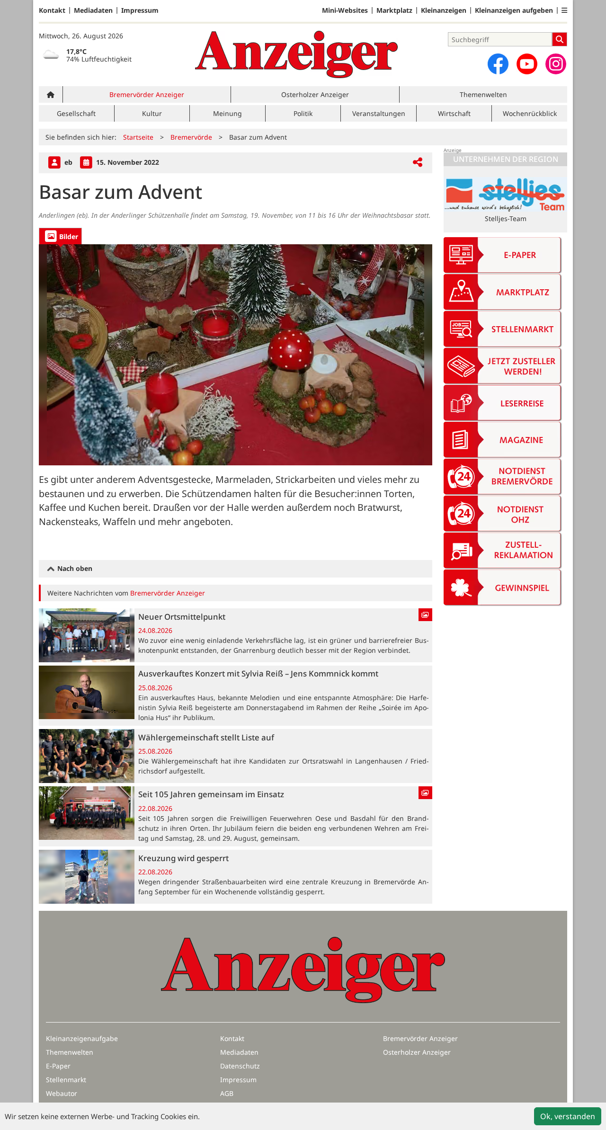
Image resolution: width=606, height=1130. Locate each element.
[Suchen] (559, 39)
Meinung (227, 113)
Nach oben (73, 568)
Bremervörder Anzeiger (146, 94)
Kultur (152, 113)
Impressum (140, 10)
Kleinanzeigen (443, 10)
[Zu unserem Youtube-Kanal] (527, 63)
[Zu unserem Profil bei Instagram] (555, 63)
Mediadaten (93, 10)
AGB (226, 1093)
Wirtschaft (454, 113)
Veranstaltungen (378, 113)
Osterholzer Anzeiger (315, 94)
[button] (564, 10)
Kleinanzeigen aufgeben (514, 10)
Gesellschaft (76, 113)
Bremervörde (191, 137)
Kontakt (52, 10)
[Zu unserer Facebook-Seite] (498, 63)
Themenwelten (483, 94)
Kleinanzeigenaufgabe (82, 1038)
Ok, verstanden (567, 1116)
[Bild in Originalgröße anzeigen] (235, 354)
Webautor (61, 1093)
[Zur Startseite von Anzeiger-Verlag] (296, 54)
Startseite (138, 137)
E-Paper (58, 1065)
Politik (303, 113)
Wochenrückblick (530, 113)
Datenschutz (240, 1065)
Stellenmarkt (66, 1079)
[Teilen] (417, 162)
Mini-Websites (345, 10)
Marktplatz (394, 10)
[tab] (60, 236)
